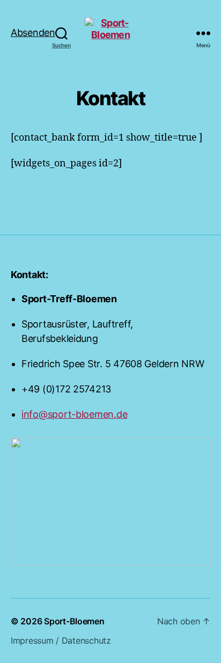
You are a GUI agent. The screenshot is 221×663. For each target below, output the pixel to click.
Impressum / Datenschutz (61, 640)
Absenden (41, 37)
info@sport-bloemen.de (74, 414)
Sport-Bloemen (74, 621)
